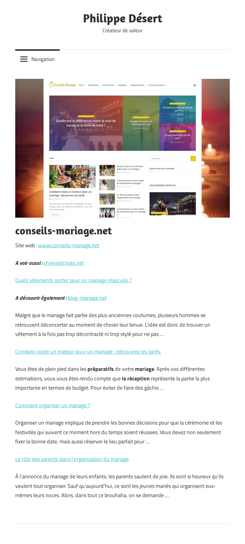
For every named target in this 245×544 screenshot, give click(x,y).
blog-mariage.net (87, 298)
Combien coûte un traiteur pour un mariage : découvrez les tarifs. (88, 352)
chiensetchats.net (64, 263)
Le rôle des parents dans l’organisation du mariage (72, 459)
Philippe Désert (122, 17)
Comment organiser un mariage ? (52, 405)
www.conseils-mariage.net (68, 245)
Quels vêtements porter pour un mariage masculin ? (73, 280)
